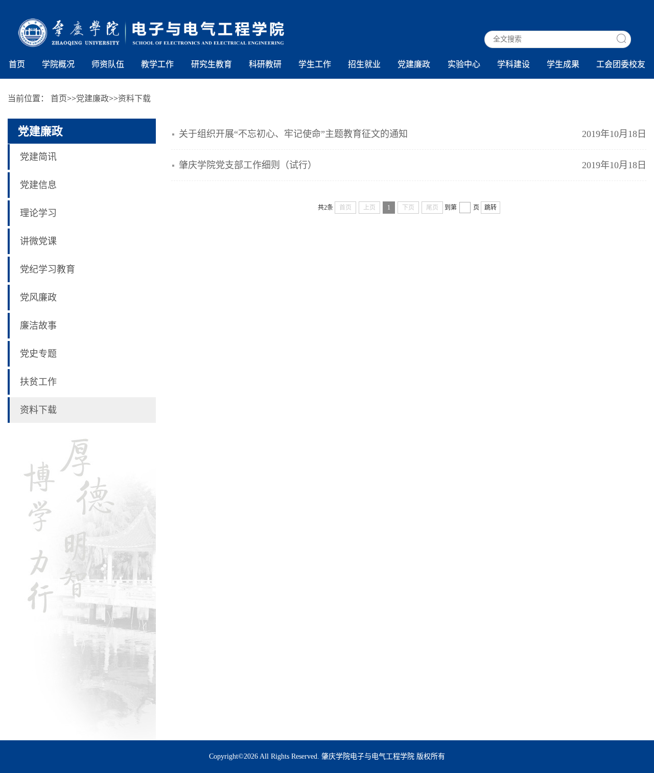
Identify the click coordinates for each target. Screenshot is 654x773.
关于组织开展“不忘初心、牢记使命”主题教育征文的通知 (293, 134)
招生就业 (364, 64)
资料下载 (38, 410)
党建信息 (38, 185)
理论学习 (38, 213)
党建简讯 (38, 157)
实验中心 (464, 64)
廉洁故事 (38, 326)
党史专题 (38, 354)
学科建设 (513, 64)
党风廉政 (38, 297)
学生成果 (563, 64)
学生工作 (314, 64)
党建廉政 (414, 64)
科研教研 (265, 64)
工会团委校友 (620, 64)
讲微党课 (38, 241)
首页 (17, 64)
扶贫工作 (38, 382)
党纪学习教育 (47, 269)
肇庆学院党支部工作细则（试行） (248, 165)
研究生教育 (211, 64)
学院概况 (58, 64)
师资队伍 (107, 64)
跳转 (490, 207)
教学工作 (157, 64)
